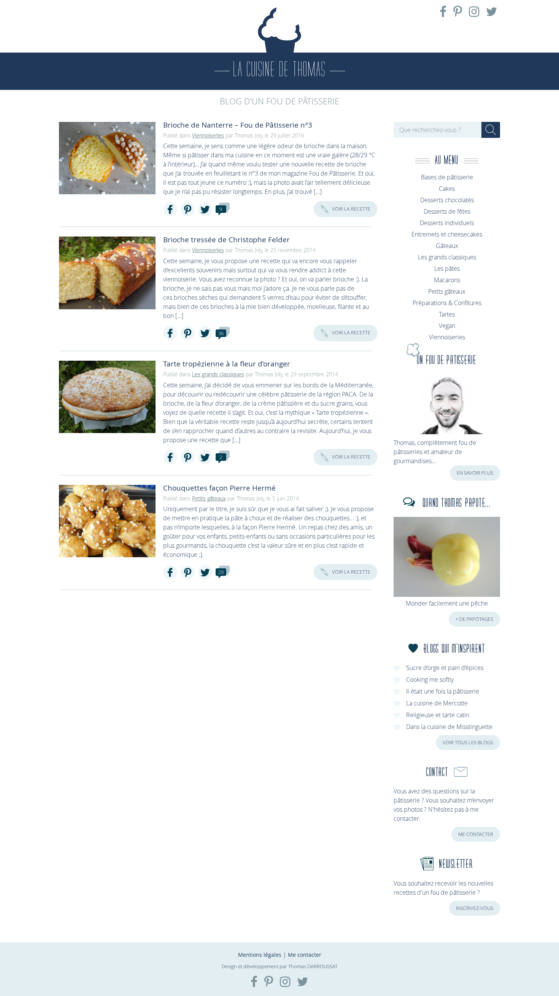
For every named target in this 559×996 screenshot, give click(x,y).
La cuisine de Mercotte (437, 703)
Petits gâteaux (209, 498)
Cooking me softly (430, 679)
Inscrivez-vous (474, 908)
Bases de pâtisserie (447, 177)
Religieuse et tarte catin (437, 715)
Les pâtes (447, 268)
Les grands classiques (218, 374)
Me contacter (475, 834)
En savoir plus (475, 473)
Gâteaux (447, 245)
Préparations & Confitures (447, 303)
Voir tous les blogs (468, 742)
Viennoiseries (208, 135)
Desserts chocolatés (447, 200)
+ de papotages (474, 619)
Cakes (447, 188)
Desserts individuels (447, 223)
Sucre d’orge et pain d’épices (444, 667)
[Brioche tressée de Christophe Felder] (107, 273)
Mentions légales (259, 954)
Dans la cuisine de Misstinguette (449, 727)
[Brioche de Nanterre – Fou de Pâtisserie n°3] (107, 158)
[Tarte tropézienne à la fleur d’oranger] (107, 397)
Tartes (447, 314)
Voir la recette (351, 209)
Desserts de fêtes (447, 211)
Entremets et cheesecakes (446, 234)
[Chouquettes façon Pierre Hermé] (107, 521)
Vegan (447, 325)
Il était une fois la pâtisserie (442, 691)
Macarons (447, 280)
